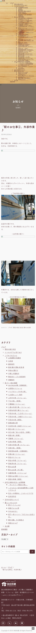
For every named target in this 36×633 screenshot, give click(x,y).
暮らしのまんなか (19, 71)
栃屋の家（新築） (23, 42)
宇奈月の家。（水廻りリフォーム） (25, 33)
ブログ (12, 2)
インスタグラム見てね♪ (20, 5)
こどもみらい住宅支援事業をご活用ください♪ (25, 64)
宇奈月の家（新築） (23, 34)
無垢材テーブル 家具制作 (25, 14)
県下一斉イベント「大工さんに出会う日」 (26, 76)
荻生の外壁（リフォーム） (25, 53)
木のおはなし (22, 74)
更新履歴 (12, 81)
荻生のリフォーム (23, 52)
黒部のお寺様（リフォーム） (26, 59)
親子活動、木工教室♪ (24, 78)
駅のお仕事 (21, 55)
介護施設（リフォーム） (25, 25)
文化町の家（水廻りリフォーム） (25, 37)
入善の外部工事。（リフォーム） (25, 27)
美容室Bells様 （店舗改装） (26, 49)
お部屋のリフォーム (23, 19)
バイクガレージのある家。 (25, 20)
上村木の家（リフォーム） (25, 22)
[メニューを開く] (7, 3)
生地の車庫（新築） (23, 45)
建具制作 (20, 10)
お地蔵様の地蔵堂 (23, 7)
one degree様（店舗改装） (25, 18)
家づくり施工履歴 (19, 17)
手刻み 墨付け (22, 12)
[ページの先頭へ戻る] (33, 628)
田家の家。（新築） (23, 48)
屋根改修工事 (22, 35)
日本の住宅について (19, 69)
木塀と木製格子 (22, 13)
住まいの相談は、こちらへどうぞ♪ (25, 67)
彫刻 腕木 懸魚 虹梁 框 (24, 11)
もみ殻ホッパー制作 (23, 21)
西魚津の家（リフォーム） (25, 54)
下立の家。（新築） (23, 24)
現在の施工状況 (18, 4)
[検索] (32, 552)
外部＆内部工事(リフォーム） (26, 28)
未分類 (16, 80)
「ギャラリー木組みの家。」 (25, 62)
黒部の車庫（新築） (23, 60)
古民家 (20, 8)
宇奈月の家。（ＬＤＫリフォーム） (25, 30)
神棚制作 (20, 15)
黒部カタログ (22, 79)
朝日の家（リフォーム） (25, 39)
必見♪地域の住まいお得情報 (22, 61)
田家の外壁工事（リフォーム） (25, 47)
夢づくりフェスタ (23, 72)
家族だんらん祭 (22, 73)
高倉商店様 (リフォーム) (25, 58)
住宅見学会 (21, 68)
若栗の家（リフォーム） (25, 51)
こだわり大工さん (19, 6)
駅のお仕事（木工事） (24, 56)
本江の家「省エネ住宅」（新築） (26, 41)
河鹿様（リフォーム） (24, 44)
